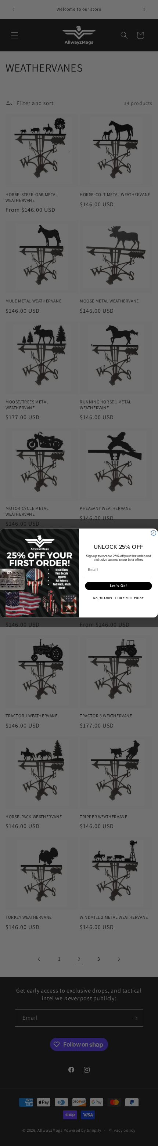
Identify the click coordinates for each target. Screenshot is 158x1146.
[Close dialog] (153, 532)
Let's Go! (118, 586)
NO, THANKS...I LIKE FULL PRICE (118, 598)
